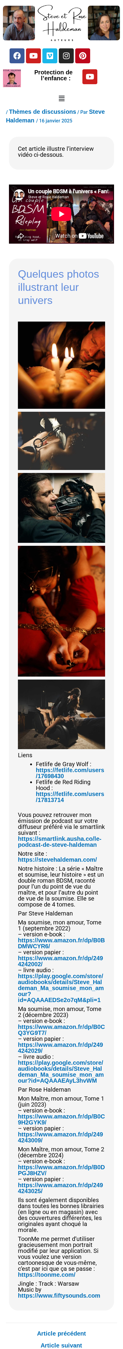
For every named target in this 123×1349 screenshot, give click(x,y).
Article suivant (61, 1345)
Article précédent (61, 1333)
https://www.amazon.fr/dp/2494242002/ (60, 961)
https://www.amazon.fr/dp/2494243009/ (60, 1137)
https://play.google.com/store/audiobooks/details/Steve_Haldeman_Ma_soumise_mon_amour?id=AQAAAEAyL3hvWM (61, 1071)
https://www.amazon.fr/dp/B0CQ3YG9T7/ (61, 1030)
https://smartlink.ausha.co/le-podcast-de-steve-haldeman (60, 841)
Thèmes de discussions (42, 111)
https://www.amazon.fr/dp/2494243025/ (60, 1188)
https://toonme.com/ (47, 1274)
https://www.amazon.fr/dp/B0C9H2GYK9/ (61, 1119)
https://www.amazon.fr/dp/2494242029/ (60, 1047)
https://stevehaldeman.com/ (57, 859)
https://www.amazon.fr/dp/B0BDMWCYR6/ (61, 943)
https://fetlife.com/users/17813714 (70, 797)
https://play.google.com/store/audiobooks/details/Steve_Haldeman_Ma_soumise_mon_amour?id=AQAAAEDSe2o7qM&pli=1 (61, 988)
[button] (61, 99)
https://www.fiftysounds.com (59, 1295)
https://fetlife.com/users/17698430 (70, 773)
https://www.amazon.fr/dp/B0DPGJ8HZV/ (61, 1170)
